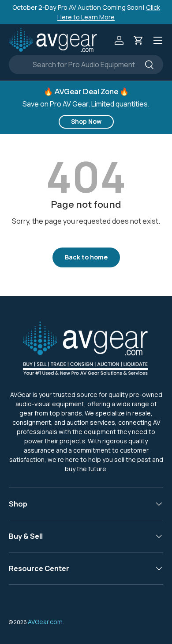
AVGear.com (45, 621)
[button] (138, 40)
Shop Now (86, 121)
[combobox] (86, 64)
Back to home (86, 257)
